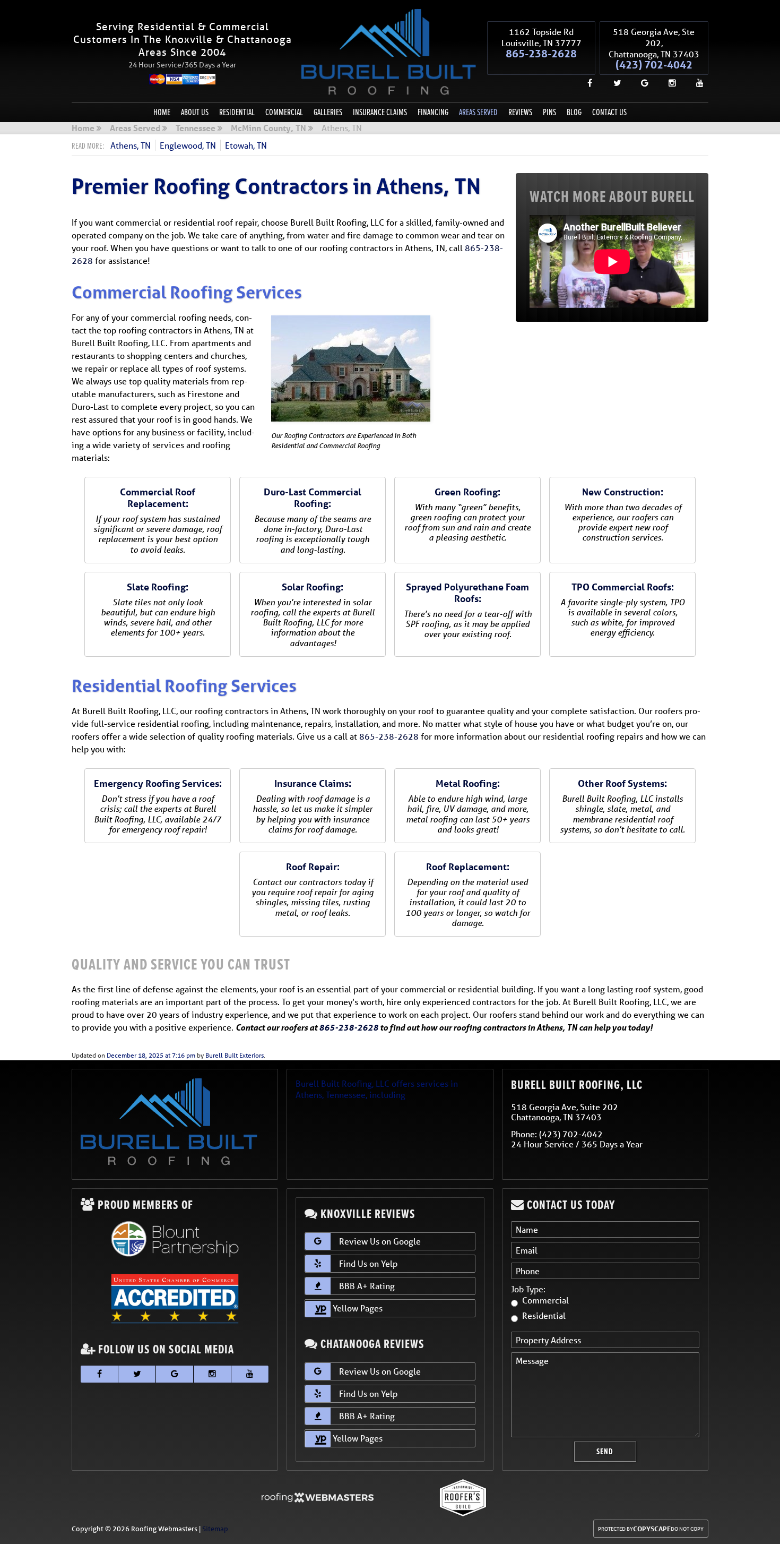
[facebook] (585, 82)
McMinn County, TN (268, 128)
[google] (640, 82)
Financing (433, 112)
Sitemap (215, 1528)
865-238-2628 (541, 53)
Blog (574, 112)
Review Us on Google (380, 1241)
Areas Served (478, 112)
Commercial (284, 112)
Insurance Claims (380, 112)
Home (161, 112)
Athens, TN (130, 145)
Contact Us (609, 112)
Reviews (520, 112)
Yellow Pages (357, 1308)
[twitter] (613, 82)
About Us (195, 112)
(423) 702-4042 (654, 64)
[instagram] (668, 82)
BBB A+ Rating (367, 1285)
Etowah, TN (246, 145)
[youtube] (695, 82)
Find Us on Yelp (368, 1263)
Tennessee (195, 128)
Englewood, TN (188, 145)
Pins (549, 112)
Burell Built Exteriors (234, 1055)
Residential (237, 112)
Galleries (328, 112)
